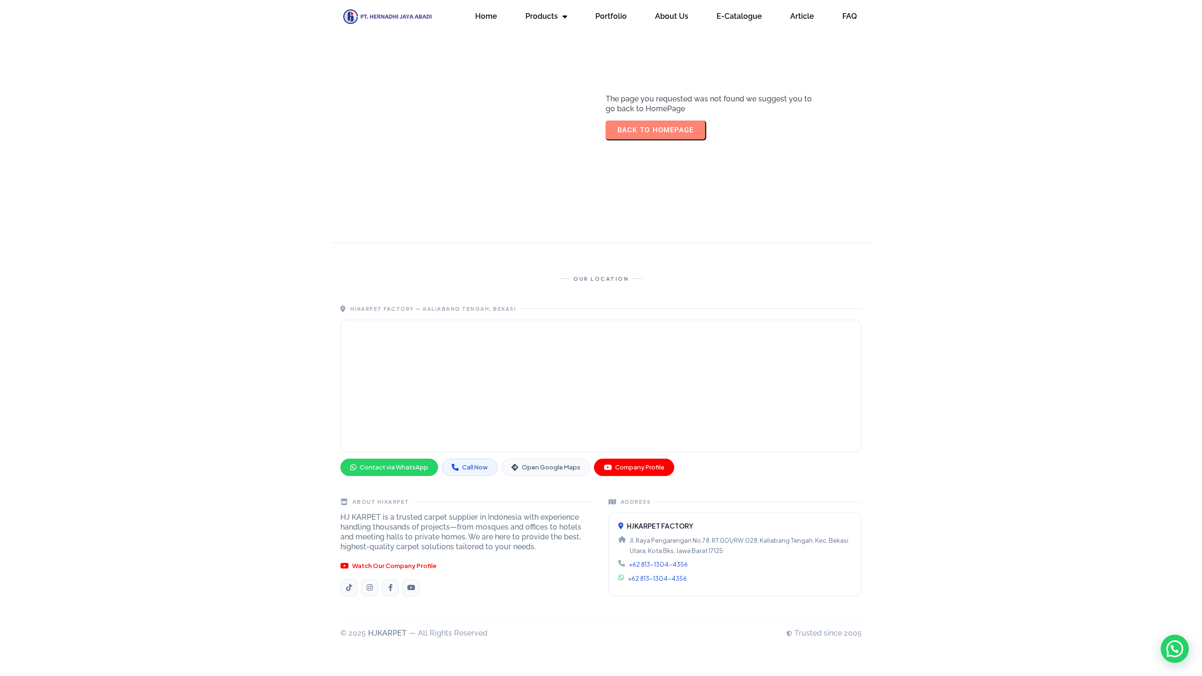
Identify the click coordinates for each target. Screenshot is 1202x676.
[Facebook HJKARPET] (390, 587)
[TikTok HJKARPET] (348, 587)
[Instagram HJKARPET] (369, 587)
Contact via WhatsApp (394, 467)
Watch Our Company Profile (394, 565)
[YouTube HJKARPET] (410, 587)
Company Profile (639, 467)
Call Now (475, 467)
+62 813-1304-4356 (658, 564)
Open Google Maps (551, 467)
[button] (1175, 649)
